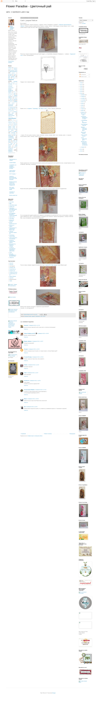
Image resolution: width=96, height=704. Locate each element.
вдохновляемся (13, 71)
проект (16, 106)
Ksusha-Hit (26, 380)
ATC (14, 135)
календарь (10, 83)
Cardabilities (10, 136)
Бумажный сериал (27, 316)
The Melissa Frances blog (12, 236)
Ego (25, 406)
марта (82, 110)
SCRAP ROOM (12, 162)
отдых (11, 99)
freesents (26, 325)
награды (9, 95)
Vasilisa (25, 364)
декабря (83, 94)
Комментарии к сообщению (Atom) (35, 435)
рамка (15, 109)
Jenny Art (11, 264)
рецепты (15, 111)
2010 (81, 151)
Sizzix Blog (11, 218)
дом (9, 78)
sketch (44, 316)
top (13, 152)
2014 (81, 89)
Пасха (11, 100)
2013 (81, 91)
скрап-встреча (11, 115)
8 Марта (10, 67)
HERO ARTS (12, 217)
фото (12, 130)
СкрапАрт (11, 277)
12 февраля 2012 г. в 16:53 (34, 380)
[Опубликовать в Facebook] (44, 314)
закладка (15, 81)
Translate (84, 23)
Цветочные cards (83, 114)
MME (10, 203)
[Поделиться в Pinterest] (46, 314)
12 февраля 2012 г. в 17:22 (40, 389)
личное (14, 92)
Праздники (10, 105)
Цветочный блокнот (83, 133)
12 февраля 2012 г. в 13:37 (32, 372)
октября (83, 98)
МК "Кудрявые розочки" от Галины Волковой (13, 214)
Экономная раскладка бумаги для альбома (13, 209)
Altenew (10, 135)
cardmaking (11, 137)
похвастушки (10, 104)
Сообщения (83, 74)
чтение (9, 134)
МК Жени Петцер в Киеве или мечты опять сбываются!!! (13, 183)
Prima (15, 147)
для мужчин (11, 76)
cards (41, 316)
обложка (10, 97)
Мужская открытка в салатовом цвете (84, 129)
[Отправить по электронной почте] (40, 314)
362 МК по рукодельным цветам (12, 241)
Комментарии (83, 76)
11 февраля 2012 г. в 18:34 (43, 333)
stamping (9, 152)
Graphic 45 (11, 211)
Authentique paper (13, 205)
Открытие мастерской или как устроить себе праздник (13, 178)
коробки (10, 91)
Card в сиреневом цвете (84, 138)
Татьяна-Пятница (28, 357)
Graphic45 (10, 144)
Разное (9, 109)
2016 (81, 86)
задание (33, 316)
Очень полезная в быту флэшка (13, 238)
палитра (15, 99)
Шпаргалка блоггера (11, 221)
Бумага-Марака (12, 276)
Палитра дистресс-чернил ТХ (13, 232)
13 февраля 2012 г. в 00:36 (33, 398)
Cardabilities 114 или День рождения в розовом (12, 166)
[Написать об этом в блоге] (42, 314)
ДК (14, 75)
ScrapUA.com (12, 270)
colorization (15, 142)
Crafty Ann (12, 143)
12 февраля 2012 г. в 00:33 (37, 357)
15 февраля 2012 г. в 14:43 (31, 406)
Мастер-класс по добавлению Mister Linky (12, 229)
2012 (81, 93)
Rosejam (26, 349)
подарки (15, 101)
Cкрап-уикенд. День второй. (12, 171)
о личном (14, 96)
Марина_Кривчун (28, 341)
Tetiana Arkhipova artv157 (29, 333)
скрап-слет (10, 116)
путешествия (12, 107)
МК (14, 94)
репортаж (10, 111)
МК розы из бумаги (11, 226)
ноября (83, 96)
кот (14, 91)
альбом (14, 67)
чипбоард (13, 132)
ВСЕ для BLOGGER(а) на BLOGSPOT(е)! (12, 255)
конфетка (10, 90)
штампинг (14, 134)
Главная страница (48, 433)
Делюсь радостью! (13, 195)
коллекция (10, 86)
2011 (81, 149)
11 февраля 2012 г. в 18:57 (37, 341)
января (82, 147)
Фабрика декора (11, 126)
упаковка (14, 125)
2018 (81, 82)
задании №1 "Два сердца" (51, 265)
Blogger (54, 692)
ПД (14, 100)
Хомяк (10, 280)
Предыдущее (72, 433)
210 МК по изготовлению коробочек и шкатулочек (12, 249)
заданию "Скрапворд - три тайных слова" (37, 108)
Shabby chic (11, 206)
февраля (83, 112)
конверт (10, 89)
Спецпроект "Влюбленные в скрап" (84, 117)
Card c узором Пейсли (84, 135)
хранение (10, 131)
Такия (25, 372)
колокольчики (10, 87)
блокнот (15, 69)
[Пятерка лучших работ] (83, 682)
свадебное (10, 114)
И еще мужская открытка (84, 125)
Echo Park (11, 202)
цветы (15, 131)
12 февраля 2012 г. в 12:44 (33, 364)
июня (82, 105)
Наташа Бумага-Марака (29, 389)
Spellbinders (10, 151)
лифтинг (9, 92)
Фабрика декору (11, 127)
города (15, 74)
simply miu (11, 257)
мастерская (10, 94)
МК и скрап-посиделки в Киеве (12, 188)
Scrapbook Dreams (13, 272)
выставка (10, 74)
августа (83, 101)
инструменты (13, 82)
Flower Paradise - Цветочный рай (28, 6)
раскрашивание (11, 110)
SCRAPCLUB (12, 267)
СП (13, 120)
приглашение (10, 106)
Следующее (23, 433)
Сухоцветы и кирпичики (12, 192)
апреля (83, 108)
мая (82, 107)
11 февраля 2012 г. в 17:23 (34, 325)
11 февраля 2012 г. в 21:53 (33, 349)
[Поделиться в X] (43, 314)
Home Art (11, 263)
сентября (83, 100)
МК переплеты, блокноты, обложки (12, 245)
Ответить (26, 329)
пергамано (10, 101)
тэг (10, 125)
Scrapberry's (10, 148)
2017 (81, 84)
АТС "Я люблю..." (12, 173)
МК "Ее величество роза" (13, 223)
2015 (81, 88)
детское (10, 75)
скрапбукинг (37, 316)
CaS (9, 140)
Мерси (25, 398)
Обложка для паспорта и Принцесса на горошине (84, 143)
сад (13, 113)
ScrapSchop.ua (12, 269)
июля (82, 103)
